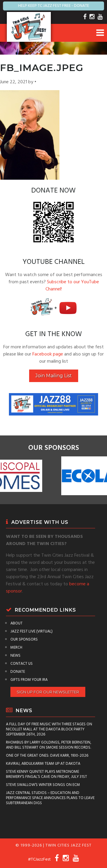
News (15, 655)
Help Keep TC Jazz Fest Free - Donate (53, 5)
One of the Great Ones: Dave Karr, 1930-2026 (47, 755)
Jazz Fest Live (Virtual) (31, 631)
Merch (16, 647)
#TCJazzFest (39, 859)
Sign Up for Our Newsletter (48, 692)
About (16, 623)
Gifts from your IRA (29, 680)
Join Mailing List (53, 375)
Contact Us (21, 664)
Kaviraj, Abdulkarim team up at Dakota (43, 764)
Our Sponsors (24, 639)
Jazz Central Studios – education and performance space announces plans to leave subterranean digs (50, 798)
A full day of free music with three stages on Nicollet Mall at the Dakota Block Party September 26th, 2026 (49, 729)
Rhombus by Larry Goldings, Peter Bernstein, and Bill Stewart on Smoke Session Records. (48, 745)
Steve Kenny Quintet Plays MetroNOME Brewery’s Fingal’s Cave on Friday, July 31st (46, 774)
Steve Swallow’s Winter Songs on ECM (43, 785)
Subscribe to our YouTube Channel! (72, 285)
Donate (17, 672)
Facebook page (47, 354)
